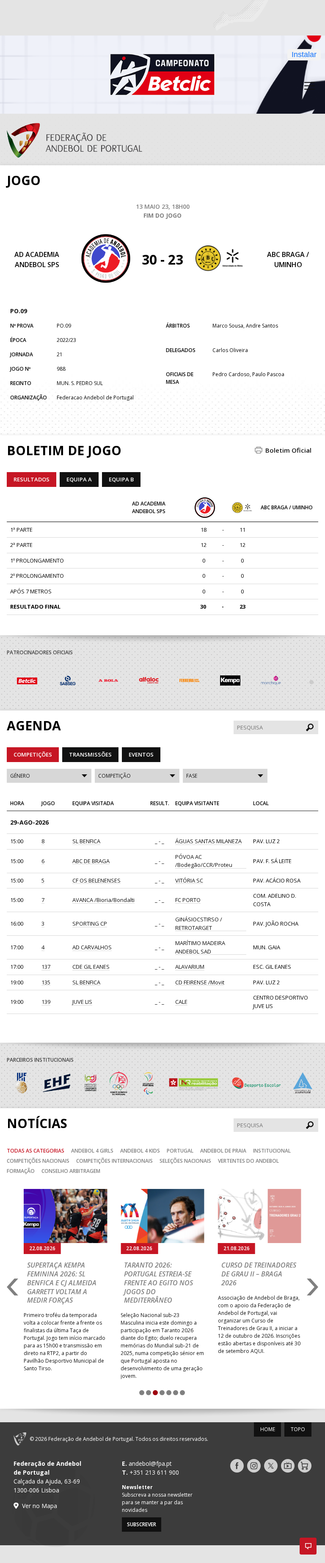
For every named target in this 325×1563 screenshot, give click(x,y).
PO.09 (18, 311)
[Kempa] (190, 681)
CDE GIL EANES (91, 966)
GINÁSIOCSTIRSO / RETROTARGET (198, 923)
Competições (33, 754)
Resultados (32, 479)
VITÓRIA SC (189, 880)
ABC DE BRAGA (91, 861)
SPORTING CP (89, 923)
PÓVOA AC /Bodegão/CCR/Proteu (203, 861)
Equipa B (121, 479)
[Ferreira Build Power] (149, 682)
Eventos (141, 754)
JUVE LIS (82, 1002)
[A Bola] (68, 681)
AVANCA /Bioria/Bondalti (103, 900)
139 (45, 1002)
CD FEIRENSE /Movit (199, 982)
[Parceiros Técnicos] (271, 682)
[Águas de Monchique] (230, 681)
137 (45, 966)
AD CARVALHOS (92, 947)
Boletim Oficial (288, 450)
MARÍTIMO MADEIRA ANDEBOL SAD (200, 947)
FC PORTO (188, 900)
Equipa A (79, 479)
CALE (181, 1002)
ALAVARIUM (189, 966)
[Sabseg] (27, 681)
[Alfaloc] (108, 681)
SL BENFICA (86, 841)
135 (45, 982)
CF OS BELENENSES (96, 880)
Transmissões (90, 754)
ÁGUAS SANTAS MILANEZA (208, 841)
